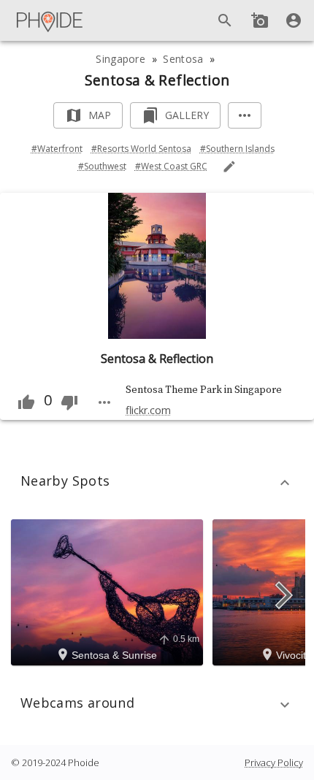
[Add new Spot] (259, 20)
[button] (157, 483)
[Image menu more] (104, 402)
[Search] (224, 20)
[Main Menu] (50, 20)
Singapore (120, 59)
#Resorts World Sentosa (141, 148)
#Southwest (102, 166)
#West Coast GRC (171, 166)
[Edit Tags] (229, 166)
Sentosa (183, 59)
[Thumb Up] (26, 402)
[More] (244, 115)
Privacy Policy (274, 762)
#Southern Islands (237, 148)
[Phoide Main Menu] (50, 20)
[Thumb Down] (69, 402)
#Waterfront (57, 148)
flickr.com (148, 410)
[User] (293, 20)
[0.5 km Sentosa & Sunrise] (109, 592)
